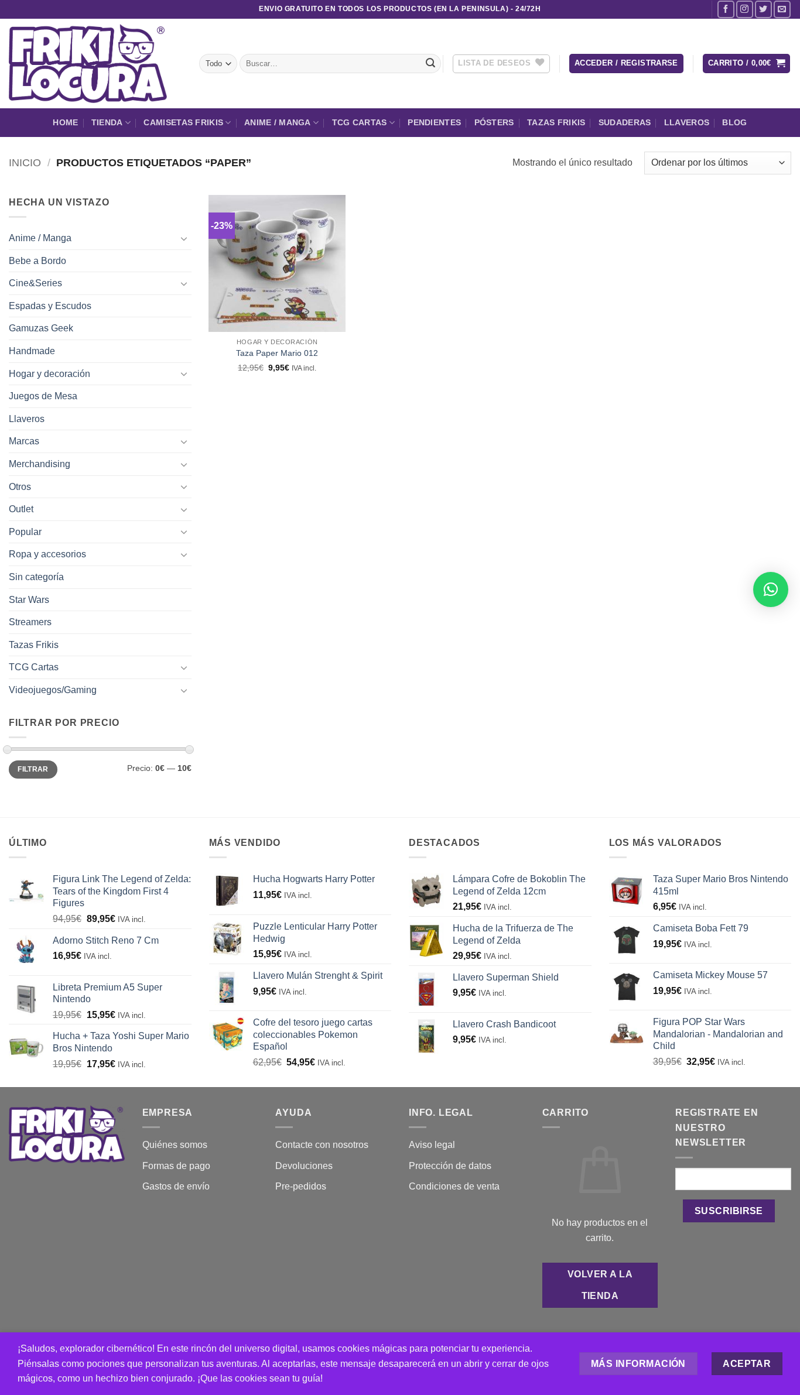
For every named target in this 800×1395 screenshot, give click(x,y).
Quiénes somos (174, 1145)
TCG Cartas (359, 122)
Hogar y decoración (49, 374)
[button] (626, 63)
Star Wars (29, 600)
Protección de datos (450, 1166)
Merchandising (39, 464)
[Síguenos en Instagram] (744, 9)
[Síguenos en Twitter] (763, 9)
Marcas (24, 441)
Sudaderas (625, 122)
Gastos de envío (176, 1186)
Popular (25, 532)
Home (65, 122)
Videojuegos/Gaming (53, 690)
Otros (20, 487)
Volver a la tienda (600, 1285)
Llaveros (686, 122)
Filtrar (33, 769)
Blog (734, 122)
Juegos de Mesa (43, 396)
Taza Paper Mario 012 (277, 353)
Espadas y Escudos (50, 306)
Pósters (494, 122)
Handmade (32, 351)
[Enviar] (430, 64)
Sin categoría (36, 577)
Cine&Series (35, 283)
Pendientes (434, 122)
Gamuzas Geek (41, 328)
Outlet (21, 509)
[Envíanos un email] (782, 9)
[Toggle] (184, 238)
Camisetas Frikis (183, 122)
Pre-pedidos (300, 1186)
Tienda (107, 122)
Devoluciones (304, 1166)
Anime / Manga (277, 122)
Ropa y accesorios (47, 554)
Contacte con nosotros (321, 1145)
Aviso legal (432, 1145)
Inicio (25, 162)
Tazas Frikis (556, 122)
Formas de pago (176, 1166)
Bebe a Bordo (37, 261)
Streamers (30, 622)
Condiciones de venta (454, 1186)
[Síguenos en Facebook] (725, 9)
